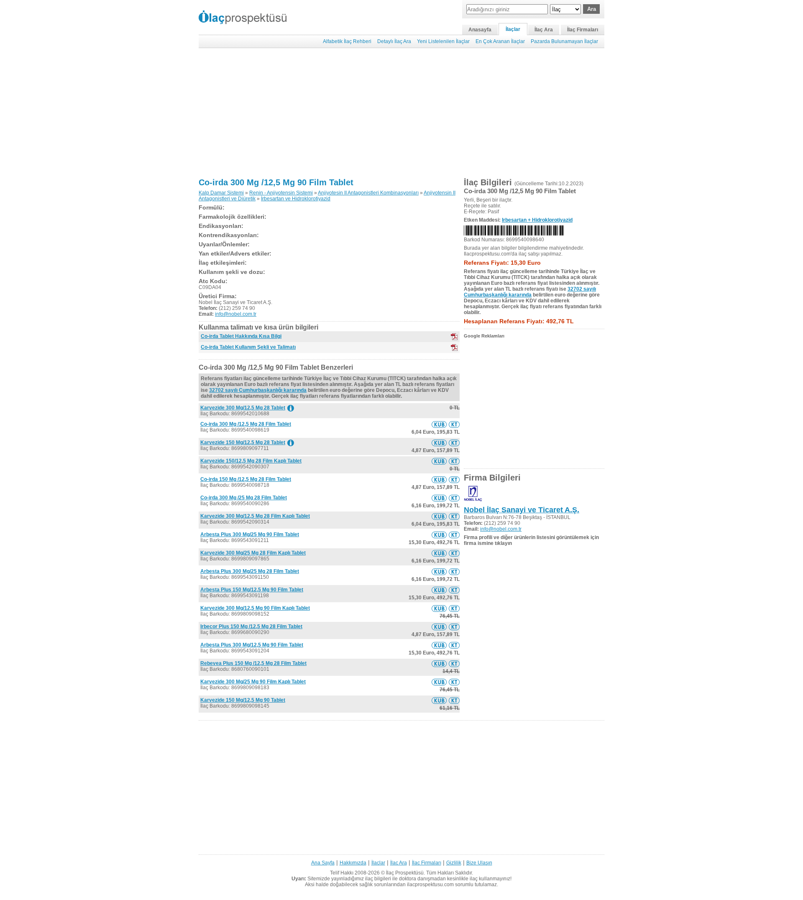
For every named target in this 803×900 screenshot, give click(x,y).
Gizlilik (453, 863)
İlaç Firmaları (582, 30)
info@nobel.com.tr (235, 314)
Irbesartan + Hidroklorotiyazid (537, 220)
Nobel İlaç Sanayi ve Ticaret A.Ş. (521, 510)
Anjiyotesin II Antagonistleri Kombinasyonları (368, 193)
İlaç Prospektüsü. (405, 873)
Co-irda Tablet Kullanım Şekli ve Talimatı (248, 347)
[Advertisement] (401, 112)
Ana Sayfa (323, 863)
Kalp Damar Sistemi (221, 193)
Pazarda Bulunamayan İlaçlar (564, 41)
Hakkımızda (353, 863)
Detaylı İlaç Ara (394, 41)
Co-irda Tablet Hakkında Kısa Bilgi (241, 336)
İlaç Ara (543, 30)
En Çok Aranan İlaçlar (500, 41)
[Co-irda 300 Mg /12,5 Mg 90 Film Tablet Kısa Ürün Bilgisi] (439, 424)
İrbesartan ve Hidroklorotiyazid (295, 199)
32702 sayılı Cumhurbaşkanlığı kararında (258, 390)
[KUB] (454, 336)
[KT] (454, 347)
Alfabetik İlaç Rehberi (347, 41)
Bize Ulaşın (479, 863)
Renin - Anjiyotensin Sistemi (281, 193)
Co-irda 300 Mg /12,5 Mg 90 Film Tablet (276, 182)
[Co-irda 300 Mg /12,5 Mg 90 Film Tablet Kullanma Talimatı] (454, 424)
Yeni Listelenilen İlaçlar (443, 41)
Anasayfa (479, 30)
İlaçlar (513, 29)
